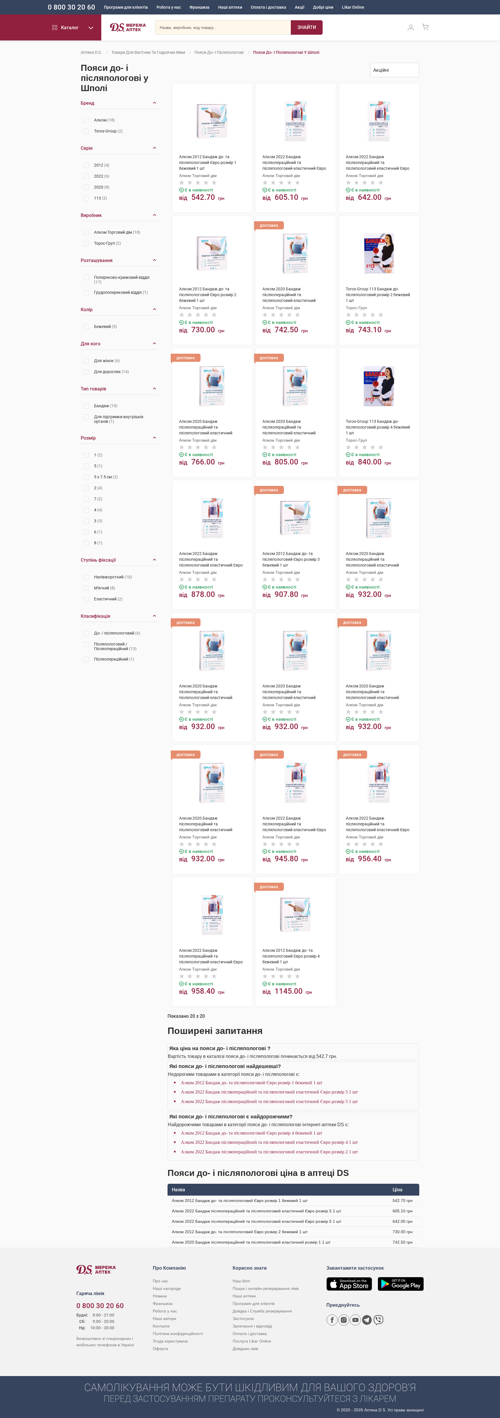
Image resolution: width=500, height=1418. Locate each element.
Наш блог (241, 1281)
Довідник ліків (245, 1348)
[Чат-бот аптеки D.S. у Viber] (378, 1320)
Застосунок (243, 1318)
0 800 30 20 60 (71, 7)
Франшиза (199, 7)
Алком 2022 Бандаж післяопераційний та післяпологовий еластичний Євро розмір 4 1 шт (269, 1142)
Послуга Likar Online (252, 1341)
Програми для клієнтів (126, 7)
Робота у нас (169, 7)
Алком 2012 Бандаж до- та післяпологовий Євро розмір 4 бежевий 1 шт (251, 1133)
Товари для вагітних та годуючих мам (148, 52)
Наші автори (164, 1318)
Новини (160, 1296)
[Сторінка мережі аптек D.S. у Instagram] (344, 1320)
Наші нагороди (167, 1288)
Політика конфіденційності (178, 1333)
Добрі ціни (323, 7)
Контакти (161, 1326)
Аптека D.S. (91, 52)
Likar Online (353, 7)
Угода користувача (170, 1341)
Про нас (160, 1281)
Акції (299, 7)
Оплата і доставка (268, 7)
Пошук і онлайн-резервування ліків (266, 1288)
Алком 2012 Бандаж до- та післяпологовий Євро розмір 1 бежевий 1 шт (251, 1082)
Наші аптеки (230, 7)
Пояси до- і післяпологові (219, 52)
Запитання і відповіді (252, 1326)
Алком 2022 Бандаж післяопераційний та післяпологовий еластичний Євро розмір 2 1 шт (269, 1151)
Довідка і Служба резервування (262, 1311)
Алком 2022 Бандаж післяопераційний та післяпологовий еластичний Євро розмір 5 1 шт (269, 1091)
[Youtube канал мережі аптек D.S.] (355, 1320)
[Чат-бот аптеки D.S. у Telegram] (367, 1320)
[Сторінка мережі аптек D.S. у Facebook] (332, 1320)
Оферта (160, 1348)
